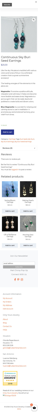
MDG (19, 409)
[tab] (19, 148)
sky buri (31, 139)
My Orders (7, 302)
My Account (7, 298)
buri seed (23, 139)
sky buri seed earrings (23, 142)
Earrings (12, 139)
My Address (7, 305)
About (5, 319)
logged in (15, 170)
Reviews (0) (7, 148)
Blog (5, 323)
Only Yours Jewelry (10, 393)
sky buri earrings (7, 142)
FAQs (5, 330)
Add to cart (7, 132)
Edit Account (8, 309)
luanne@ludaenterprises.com (14, 366)
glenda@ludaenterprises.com (14, 348)
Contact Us (7, 326)
